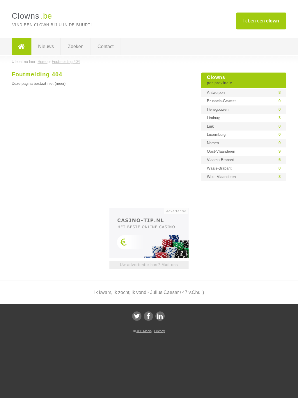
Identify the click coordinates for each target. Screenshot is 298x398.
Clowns (219, 80)
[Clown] (21, 46)
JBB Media (144, 331)
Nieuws (46, 46)
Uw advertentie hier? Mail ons (149, 265)
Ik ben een (261, 20)
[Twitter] (136, 316)
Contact (105, 46)
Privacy (159, 331)
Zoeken (76, 46)
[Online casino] (152, 210)
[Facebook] (148, 316)
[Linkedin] (160, 316)
